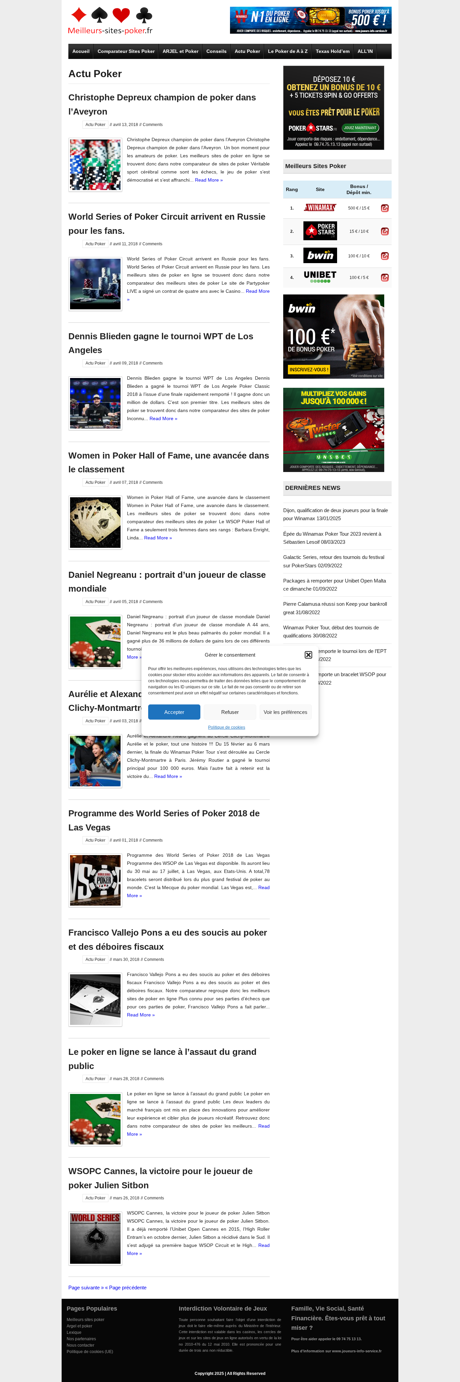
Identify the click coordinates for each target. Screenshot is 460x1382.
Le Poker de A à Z (288, 51)
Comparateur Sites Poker (126, 51)
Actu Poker (247, 51)
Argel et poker (79, 1326)
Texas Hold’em (333, 51)
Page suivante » (86, 1287)
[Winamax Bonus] (311, 32)
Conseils (216, 51)
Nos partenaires (81, 1339)
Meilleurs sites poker (85, 1319)
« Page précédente (125, 1287)
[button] (308, 655)
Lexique (74, 1332)
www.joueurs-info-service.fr (357, 1351)
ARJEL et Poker (180, 51)
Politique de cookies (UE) (90, 1351)
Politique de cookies (226, 727)
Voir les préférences (285, 712)
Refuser (230, 712)
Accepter (174, 712)
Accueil (81, 51)
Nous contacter (80, 1345)
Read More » (209, 180)
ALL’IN (365, 51)
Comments (153, 124)
